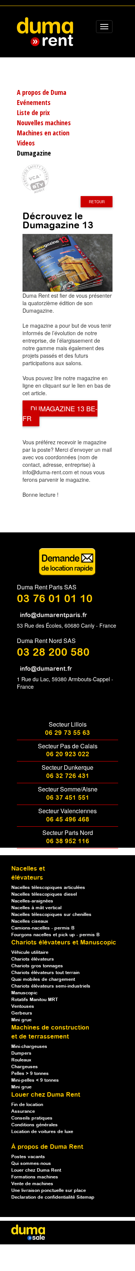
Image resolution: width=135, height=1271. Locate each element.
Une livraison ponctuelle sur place (48, 1190)
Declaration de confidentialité (43, 1197)
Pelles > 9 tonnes (30, 1073)
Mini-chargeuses (29, 1046)
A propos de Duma (41, 92)
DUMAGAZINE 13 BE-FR (60, 413)
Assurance (23, 1111)
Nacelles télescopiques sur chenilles (51, 914)
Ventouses (22, 1006)
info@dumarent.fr (46, 669)
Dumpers (21, 1053)
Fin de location (27, 1104)
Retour (97, 201)
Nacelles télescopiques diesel (44, 894)
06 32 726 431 (67, 776)
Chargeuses (24, 1066)
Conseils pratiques (31, 1118)
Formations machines (34, 1177)
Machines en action (43, 132)
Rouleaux (21, 1060)
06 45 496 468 (67, 820)
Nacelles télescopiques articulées (48, 887)
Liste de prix (33, 112)
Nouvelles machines (44, 122)
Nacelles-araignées (32, 901)
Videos (26, 142)
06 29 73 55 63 (67, 733)
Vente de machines (32, 1183)
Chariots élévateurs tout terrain (45, 972)
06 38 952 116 (67, 841)
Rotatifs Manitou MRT (34, 999)
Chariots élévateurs (32, 959)
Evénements (34, 102)
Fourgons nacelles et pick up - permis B (55, 934)
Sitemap (85, 1197)
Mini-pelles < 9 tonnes (35, 1080)
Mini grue (21, 1020)
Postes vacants (28, 1156)
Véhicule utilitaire (29, 952)
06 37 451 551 (67, 798)
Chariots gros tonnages (37, 966)
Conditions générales (34, 1125)
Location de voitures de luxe (42, 1131)
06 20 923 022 (67, 754)
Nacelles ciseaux (29, 921)
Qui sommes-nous (31, 1163)
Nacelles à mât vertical (36, 907)
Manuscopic (24, 993)
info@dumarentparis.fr (53, 615)
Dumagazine (34, 152)
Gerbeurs (21, 1013)
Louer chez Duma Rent (36, 1170)
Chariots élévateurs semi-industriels (50, 986)
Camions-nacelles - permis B (43, 928)
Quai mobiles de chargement (43, 979)
